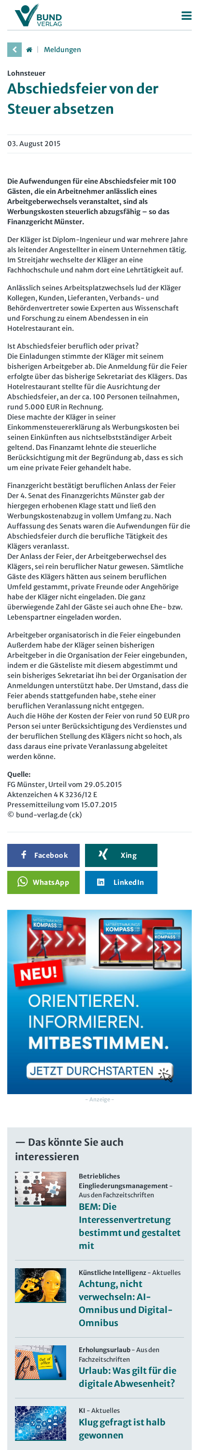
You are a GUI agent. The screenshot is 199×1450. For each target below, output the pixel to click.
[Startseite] (29, 49)
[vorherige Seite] (14, 49)
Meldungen (62, 49)
